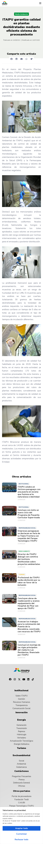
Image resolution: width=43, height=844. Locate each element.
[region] (21, 825)
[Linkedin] (28, 679)
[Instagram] (14, 679)
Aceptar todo (21, 828)
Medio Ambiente (21, 14)
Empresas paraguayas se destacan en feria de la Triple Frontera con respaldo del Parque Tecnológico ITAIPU (29, 536)
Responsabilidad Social (27, 528)
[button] (40, 3)
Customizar (21, 834)
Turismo (22, 574)
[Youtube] (23, 679)
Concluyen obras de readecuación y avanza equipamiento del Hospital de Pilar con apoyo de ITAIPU (28, 603)
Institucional (24, 484)
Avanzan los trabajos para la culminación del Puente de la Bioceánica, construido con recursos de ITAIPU (29, 626)
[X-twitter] (19, 679)
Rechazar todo (21, 839)
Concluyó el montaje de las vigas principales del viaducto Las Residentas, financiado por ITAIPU (29, 650)
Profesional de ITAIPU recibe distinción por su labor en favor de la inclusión (29, 581)
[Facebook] (10, 679)
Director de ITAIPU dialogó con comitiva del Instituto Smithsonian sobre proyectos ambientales (29, 559)
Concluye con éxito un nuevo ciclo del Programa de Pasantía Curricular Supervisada (29, 514)
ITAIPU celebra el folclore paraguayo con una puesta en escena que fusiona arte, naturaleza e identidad (29, 492)
